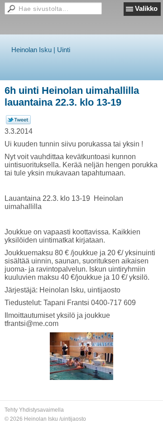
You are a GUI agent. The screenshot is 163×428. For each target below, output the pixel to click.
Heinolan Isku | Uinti (40, 50)
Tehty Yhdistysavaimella (34, 410)
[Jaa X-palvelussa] (18, 122)
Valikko (146, 8)
